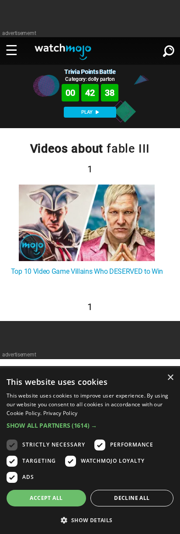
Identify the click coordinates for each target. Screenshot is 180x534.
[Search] (168, 49)
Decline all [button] (131, 498)
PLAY (87, 112)
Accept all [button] (46, 498)
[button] (90, 425)
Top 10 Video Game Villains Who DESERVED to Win (87, 272)
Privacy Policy (60, 413)
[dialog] (90, 451)
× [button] (170, 377)
